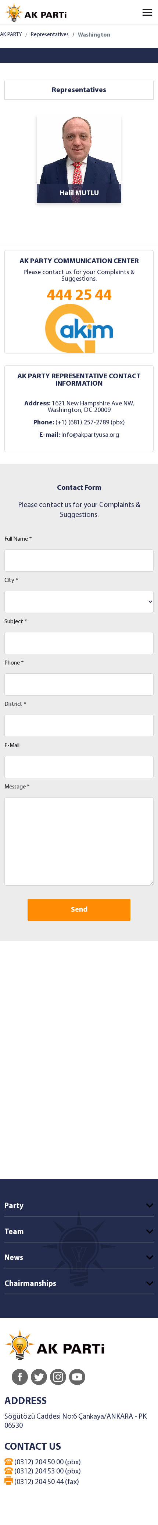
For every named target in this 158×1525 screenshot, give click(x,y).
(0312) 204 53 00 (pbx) (47, 1471)
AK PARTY (11, 35)
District (15, 704)
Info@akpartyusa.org (90, 435)
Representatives (50, 35)
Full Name (18, 539)
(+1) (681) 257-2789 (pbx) (90, 422)
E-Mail (11, 746)
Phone (14, 663)
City (11, 580)
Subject (15, 622)
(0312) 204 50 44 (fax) (46, 1482)
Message (17, 787)
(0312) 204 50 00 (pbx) (47, 1462)
